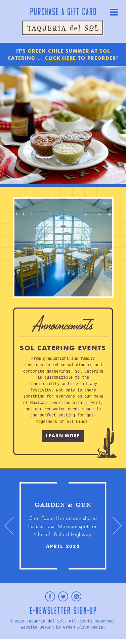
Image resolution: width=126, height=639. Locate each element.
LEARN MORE (63, 436)
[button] (9, 525)
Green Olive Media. (84, 627)
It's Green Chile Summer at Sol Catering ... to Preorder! (63, 55)
